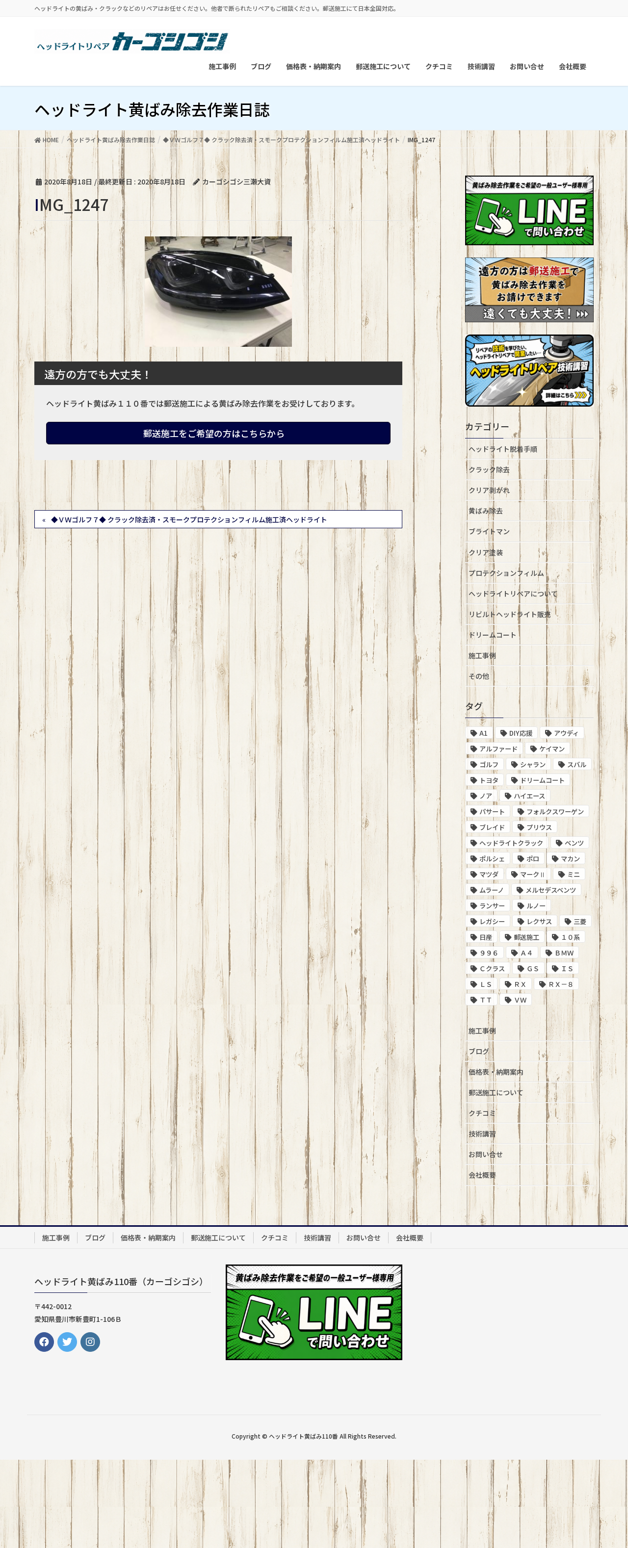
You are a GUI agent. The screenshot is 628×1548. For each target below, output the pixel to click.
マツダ (488, 874)
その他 (479, 676)
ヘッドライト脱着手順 (503, 449)
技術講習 (482, 1133)
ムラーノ (491, 890)
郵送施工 (526, 937)
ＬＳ (485, 984)
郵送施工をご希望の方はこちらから (215, 433)
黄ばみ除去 (486, 511)
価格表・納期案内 (496, 1072)
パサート (492, 811)
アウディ (566, 733)
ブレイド (492, 827)
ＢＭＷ (564, 952)
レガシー (492, 921)
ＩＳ (567, 968)
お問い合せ (486, 1154)
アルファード (498, 748)
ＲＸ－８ (561, 984)
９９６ (488, 952)
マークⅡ (533, 874)
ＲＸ (520, 984)
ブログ (479, 1051)
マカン (570, 858)
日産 (485, 937)
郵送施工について (496, 1092)
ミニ (573, 874)
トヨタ (488, 780)
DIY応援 (520, 733)
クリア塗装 (486, 552)
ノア (485, 795)
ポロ (532, 858)
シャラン (533, 764)
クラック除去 (489, 469)
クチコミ (482, 1113)
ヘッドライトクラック (511, 843)
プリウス (539, 827)
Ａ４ (526, 952)
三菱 (580, 921)
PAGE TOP (604, 1492)
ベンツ (574, 843)
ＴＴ (485, 1000)
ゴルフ (488, 764)
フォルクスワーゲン (555, 811)
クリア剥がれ (489, 490)
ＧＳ (532, 968)
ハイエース (529, 795)
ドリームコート (493, 635)
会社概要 (482, 1175)
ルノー (536, 905)
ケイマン (552, 748)
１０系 (570, 937)
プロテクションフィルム (506, 573)
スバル (576, 764)
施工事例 (482, 655)
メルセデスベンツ (550, 890)
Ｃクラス (492, 968)
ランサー (492, 905)
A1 (483, 733)
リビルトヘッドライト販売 (510, 614)
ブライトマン (489, 531)
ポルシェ (492, 858)
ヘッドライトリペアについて (513, 593)
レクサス (539, 921)
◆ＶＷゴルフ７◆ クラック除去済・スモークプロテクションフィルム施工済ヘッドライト (189, 519)
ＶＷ (520, 1000)
